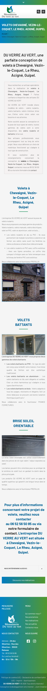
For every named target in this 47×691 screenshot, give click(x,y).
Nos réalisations (31, 620)
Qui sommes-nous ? (33, 614)
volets (23, 161)
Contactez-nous (31, 627)
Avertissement (30, 680)
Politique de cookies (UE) (11, 677)
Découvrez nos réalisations (23, 580)
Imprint (19, 680)
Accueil (4, 34)
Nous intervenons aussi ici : (16, 568)
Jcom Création (41, 687)
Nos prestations (31, 617)
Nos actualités (31, 624)
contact (33, 170)
